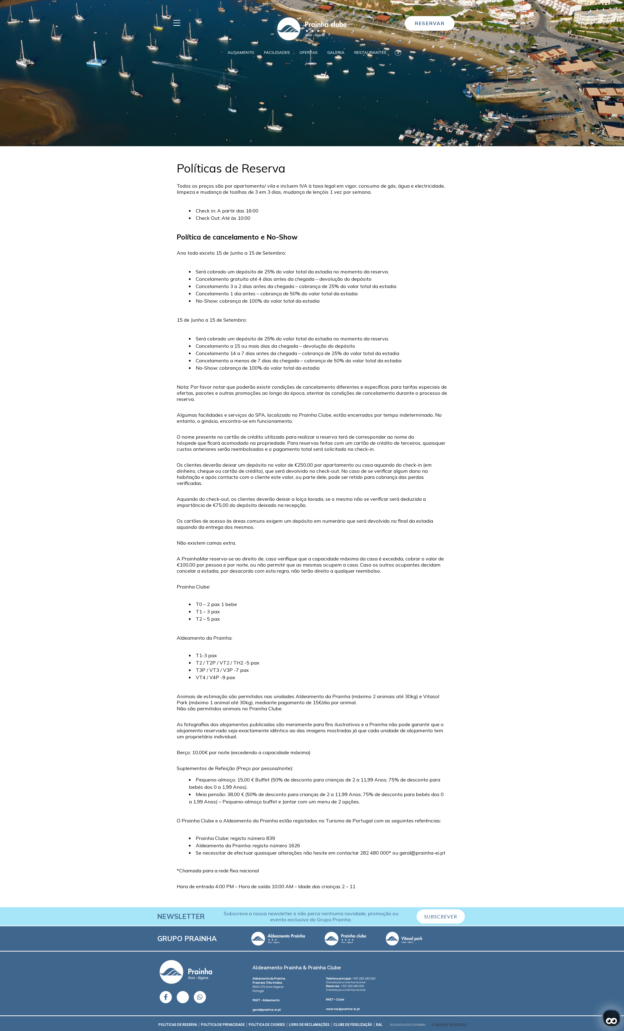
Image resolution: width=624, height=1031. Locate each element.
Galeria (335, 52)
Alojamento (241, 52)
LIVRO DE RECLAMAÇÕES (309, 1025)
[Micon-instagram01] (183, 997)
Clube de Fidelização (352, 1025)
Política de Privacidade (223, 1025)
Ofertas (309, 52)
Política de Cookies (267, 1025)
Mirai (421, 1025)
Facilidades (277, 52)
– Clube (335, 999)
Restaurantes (370, 52)
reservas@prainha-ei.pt (343, 1009)
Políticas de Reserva (177, 1025)
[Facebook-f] (166, 997)
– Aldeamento (266, 1000)
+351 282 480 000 (350, 978)
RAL (379, 1025)
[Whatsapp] (200, 997)
